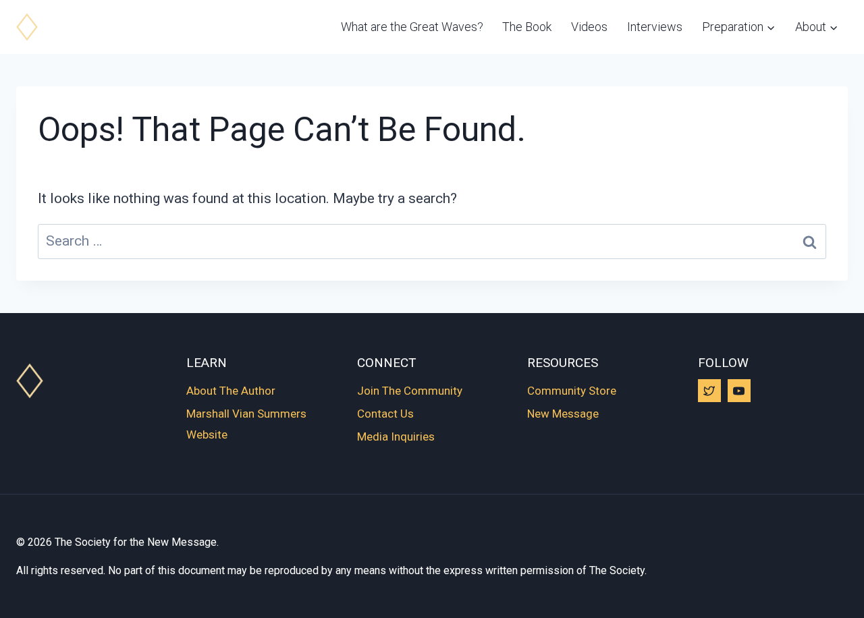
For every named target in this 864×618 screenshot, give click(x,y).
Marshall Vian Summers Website (246, 424)
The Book (526, 27)
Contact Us (385, 413)
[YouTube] (739, 390)
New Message (563, 413)
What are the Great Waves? (412, 27)
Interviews (654, 27)
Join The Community (409, 390)
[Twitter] (709, 390)
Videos (589, 27)
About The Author (230, 390)
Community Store (571, 390)
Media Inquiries (396, 436)
